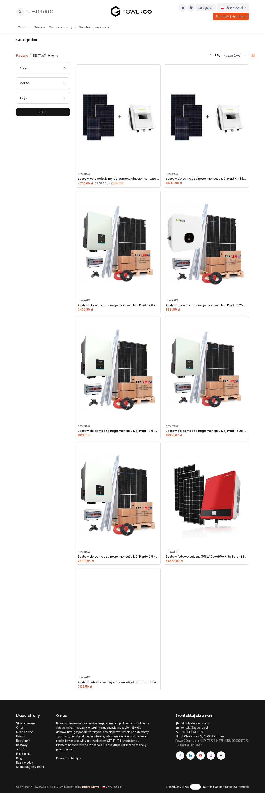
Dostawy (22, 745)
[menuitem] (24, 27)
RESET (43, 112)
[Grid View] (253, 55)
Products (22, 55)
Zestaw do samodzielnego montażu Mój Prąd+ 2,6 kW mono (118, 305)
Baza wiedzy (24, 762)
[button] (20, 12)
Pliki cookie (23, 753)
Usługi (20, 736)
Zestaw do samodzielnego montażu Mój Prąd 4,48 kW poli (206, 178)
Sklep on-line (25, 732)
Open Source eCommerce (232, 786)
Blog (19, 758)
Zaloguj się (205, 8)
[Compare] (158, 89)
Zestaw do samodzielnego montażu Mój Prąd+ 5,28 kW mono (206, 431)
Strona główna (25, 723)
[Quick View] (158, 71)
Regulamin (23, 740)
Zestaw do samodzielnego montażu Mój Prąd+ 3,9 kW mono (118, 431)
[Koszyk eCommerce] (182, 8)
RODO (20, 749)
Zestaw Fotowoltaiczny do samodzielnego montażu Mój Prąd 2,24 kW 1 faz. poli (118, 178)
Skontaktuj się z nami (231, 16)
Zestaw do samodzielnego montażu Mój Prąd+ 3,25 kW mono (206, 305)
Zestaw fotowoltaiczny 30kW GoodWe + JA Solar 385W (206, 556)
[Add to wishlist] (158, 80)
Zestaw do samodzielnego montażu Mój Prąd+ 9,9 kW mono (118, 556)
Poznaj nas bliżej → (68, 758)
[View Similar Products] (158, 99)
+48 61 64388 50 (192, 732)
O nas (20, 727)
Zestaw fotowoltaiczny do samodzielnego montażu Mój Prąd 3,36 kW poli (118, 682)
